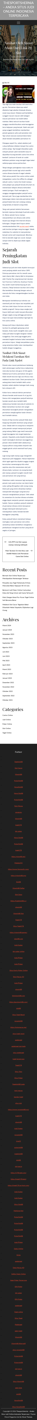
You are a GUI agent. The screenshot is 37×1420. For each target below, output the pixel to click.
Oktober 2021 (7, 700)
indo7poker (18, 945)
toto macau (18, 1090)
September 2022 (8, 696)
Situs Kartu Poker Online (19, 970)
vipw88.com (18, 939)
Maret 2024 (6, 625)
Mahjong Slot (18, 1211)
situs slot (18, 1103)
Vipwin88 (18, 774)
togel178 (18, 825)
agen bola (18, 1388)
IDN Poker (18, 1287)
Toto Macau (18, 806)
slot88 (18, 1008)
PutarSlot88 (18, 781)
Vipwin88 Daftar (19, 888)
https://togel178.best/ (18, 1179)
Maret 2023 (6, 669)
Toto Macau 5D (18, 977)
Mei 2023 (5, 660)
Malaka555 (18, 863)
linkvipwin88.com (18, 996)
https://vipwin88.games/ (18, 932)
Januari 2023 (7, 678)
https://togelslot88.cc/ (18, 901)
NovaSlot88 (18, 787)
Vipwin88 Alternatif (18, 1343)
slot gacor (18, 1166)
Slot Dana (18, 894)
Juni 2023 (6, 656)
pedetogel (18, 1040)
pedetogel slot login (19, 1046)
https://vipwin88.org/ (18, 875)
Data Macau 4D (18, 1268)
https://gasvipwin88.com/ (18, 1002)
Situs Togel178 (18, 926)
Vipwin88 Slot (18, 913)
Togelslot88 (18, 762)
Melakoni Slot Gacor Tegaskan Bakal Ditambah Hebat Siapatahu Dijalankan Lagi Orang (17, 607)
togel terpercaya (18, 1059)
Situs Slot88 (18, 1204)
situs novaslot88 (18, 1350)
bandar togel (18, 1097)
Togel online (18, 1312)
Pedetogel (18, 1324)
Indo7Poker (18, 958)
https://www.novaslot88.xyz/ (18, 1109)
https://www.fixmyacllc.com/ (18, 869)
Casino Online (7, 715)
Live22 (18, 1141)
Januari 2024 (7, 630)
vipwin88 (18, 907)
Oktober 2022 (7, 691)
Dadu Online (18, 1249)
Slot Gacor (18, 768)
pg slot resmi (24, 226)
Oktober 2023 (7, 639)
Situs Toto (18, 1071)
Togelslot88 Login (18, 1084)
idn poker (18, 831)
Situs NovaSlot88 (18, 1407)
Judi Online (6, 720)
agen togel (18, 1331)
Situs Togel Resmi (18, 1015)
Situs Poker (18, 1078)
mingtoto (18, 812)
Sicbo (19, 1255)
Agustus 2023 (7, 647)
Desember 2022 (8, 682)
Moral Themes (27, 1417)
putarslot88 (18, 1147)
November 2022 (8, 687)
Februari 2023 (7, 674)
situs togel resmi (18, 1034)
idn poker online (18, 951)
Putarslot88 (18, 1356)
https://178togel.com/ (18, 1173)
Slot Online (6, 728)
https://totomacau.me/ (18, 1027)
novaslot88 (18, 1021)
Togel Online (6, 733)
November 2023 (8, 634)
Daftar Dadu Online (18, 1274)
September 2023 (8, 643)
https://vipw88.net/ (18, 856)
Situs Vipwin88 (18, 1381)
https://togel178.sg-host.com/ (18, 1185)
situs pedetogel (18, 1053)
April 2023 (6, 665)
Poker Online (7, 724)
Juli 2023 (5, 652)
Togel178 (18, 920)
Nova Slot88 (18, 793)
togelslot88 (18, 1154)
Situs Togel (18, 1318)
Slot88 (18, 882)
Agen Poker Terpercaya (18, 1280)
